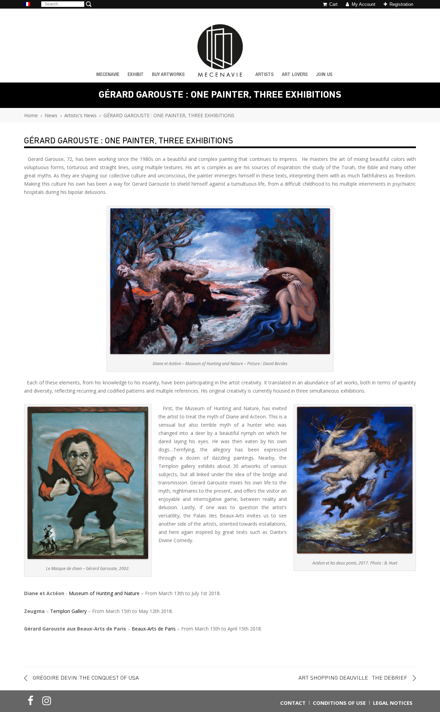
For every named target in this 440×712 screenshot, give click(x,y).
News (51, 115)
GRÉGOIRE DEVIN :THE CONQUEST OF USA (86, 678)
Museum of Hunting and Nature (103, 593)
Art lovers (295, 74)
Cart (333, 4)
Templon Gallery (68, 611)
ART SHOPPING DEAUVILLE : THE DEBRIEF (352, 678)
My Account (362, 4)
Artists (264, 74)
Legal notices (392, 703)
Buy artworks (168, 74)
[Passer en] (27, 4)
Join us (324, 74)
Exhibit (136, 74)
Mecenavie (107, 74)
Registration (400, 4)
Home (31, 115)
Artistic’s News (80, 115)
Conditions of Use (339, 703)
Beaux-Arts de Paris (154, 628)
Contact (293, 703)
